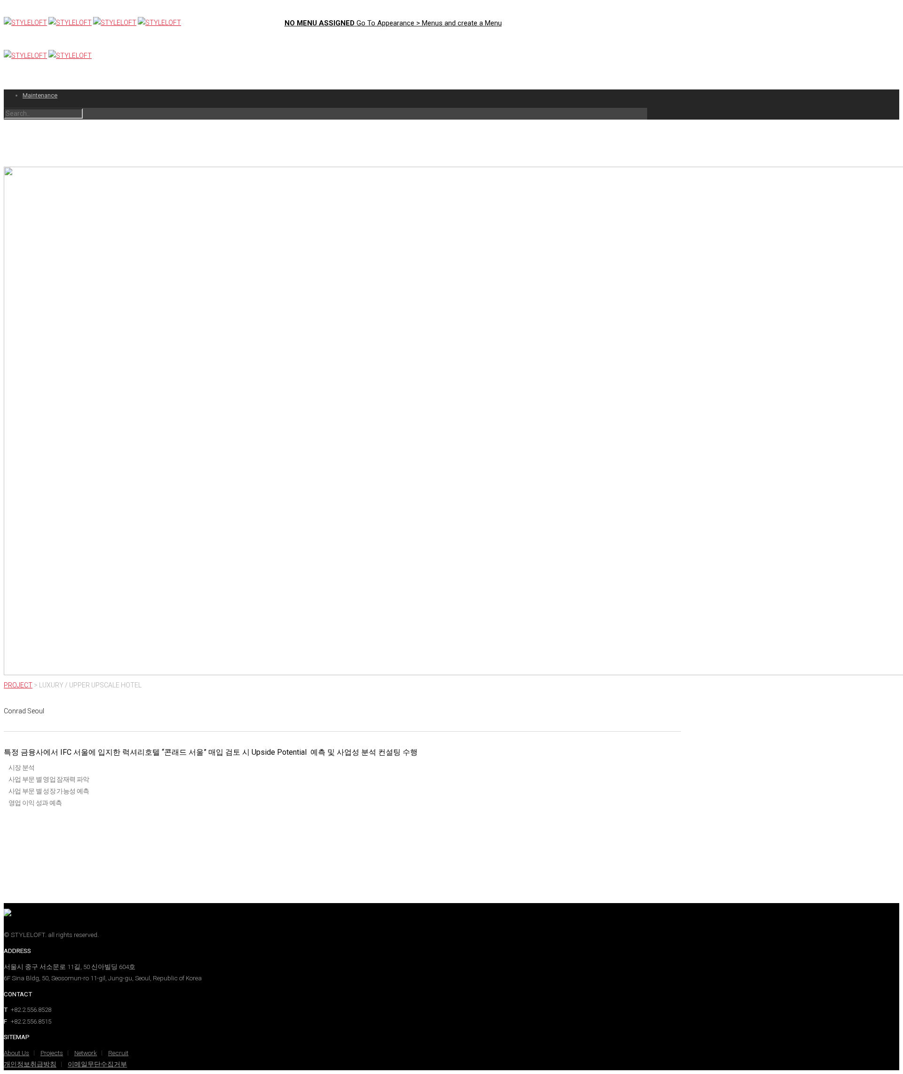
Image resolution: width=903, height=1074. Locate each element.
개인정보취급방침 (30, 1064)
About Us (16, 1053)
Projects (51, 1053)
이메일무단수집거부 (97, 1064)
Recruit (118, 1053)
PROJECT (18, 685)
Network (85, 1053)
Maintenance (40, 95)
